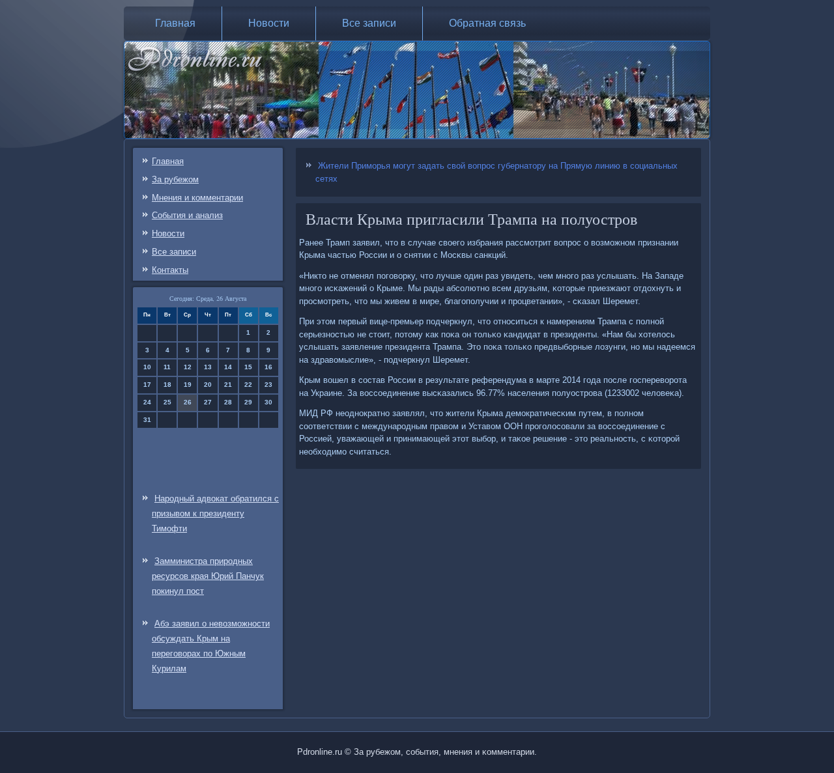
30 (268, 402)
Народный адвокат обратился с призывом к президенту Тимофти (215, 513)
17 (147, 384)
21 (228, 384)
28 (228, 402)
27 (208, 402)
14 (228, 367)
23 (268, 384)
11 (167, 367)
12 (188, 367)
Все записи (369, 23)
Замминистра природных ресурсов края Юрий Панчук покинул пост (208, 576)
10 (147, 367)
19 (188, 384)
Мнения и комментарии (197, 198)
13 (208, 367)
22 (248, 384)
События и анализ (187, 215)
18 (167, 384)
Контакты (170, 270)
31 (147, 419)
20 (208, 384)
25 (167, 402)
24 (147, 402)
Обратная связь (487, 23)
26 (188, 402)
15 (248, 367)
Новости (268, 23)
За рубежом (175, 179)
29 (248, 402)
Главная (175, 23)
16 (268, 367)
